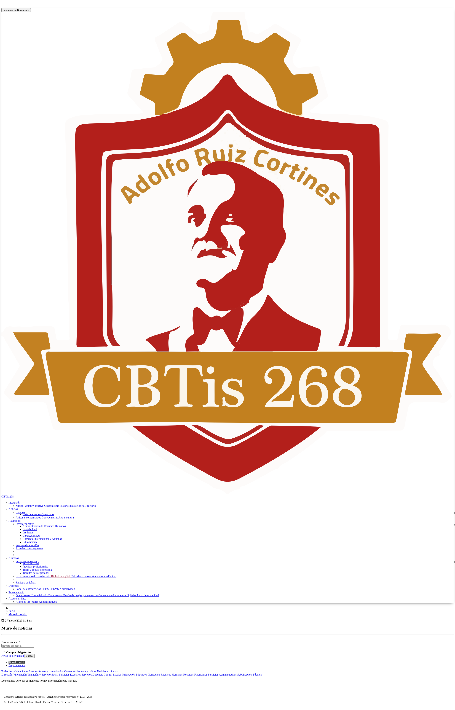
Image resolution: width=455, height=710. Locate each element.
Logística (28, 532)
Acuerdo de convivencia (37, 576)
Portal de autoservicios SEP (31, 588)
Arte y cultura (66, 517)
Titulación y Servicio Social (43, 674)
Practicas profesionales (35, 566)
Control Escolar (113, 674)
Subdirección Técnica (249, 674)
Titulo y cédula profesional (37, 569)
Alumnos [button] (14, 558)
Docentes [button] (14, 585)
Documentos (23, 595)
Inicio (12, 610)
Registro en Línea (26, 582)
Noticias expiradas (107, 671)
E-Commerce (30, 542)
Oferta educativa (25, 523)
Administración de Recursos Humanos (44, 526)
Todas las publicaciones (15, 671)
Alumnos (21, 601)
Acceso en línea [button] (17, 598)
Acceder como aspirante (29, 548)
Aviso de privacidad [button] (12, 655)
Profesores (33, 601)
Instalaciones (76, 505)
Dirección (7, 674)
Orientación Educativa (135, 674)
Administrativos (48, 601)
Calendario (47, 514)
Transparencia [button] (16, 592)
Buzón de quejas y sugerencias (80, 595)
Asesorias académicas (104, 576)
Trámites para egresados (36, 572)
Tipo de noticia (17, 662)
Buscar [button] (29, 656)
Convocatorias (50, 517)
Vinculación (20, 674)
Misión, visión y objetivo (30, 505)
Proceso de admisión (27, 545)
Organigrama (52, 505)
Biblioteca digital (61, 576)
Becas (19, 576)
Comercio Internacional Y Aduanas (42, 538)
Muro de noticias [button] (18, 614)
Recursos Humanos (172, 674)
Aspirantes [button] (14, 520)
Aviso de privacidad (147, 595)
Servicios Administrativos (222, 674)
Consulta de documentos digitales (117, 595)
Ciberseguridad (31, 535)
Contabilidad (30, 529)
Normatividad (67, 588)
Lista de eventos (32, 514)
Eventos (20, 512)
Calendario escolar (81, 576)
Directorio (90, 505)
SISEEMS (53, 588)
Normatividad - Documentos (47, 595)
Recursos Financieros (195, 674)
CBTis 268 (7, 496)
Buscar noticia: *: (11, 642)
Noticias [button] (13, 508)
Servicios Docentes (92, 674)
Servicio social (31, 563)
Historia (64, 505)
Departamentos (17, 665)
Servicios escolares (26, 561)
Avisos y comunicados (29, 517)
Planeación (154, 674)
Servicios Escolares (70, 674)
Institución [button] (14, 502)
